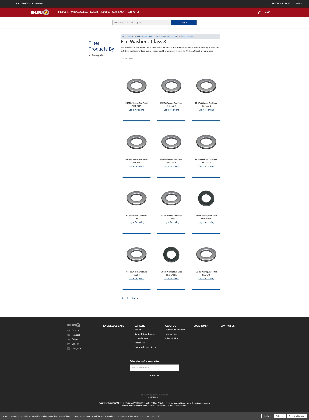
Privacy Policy (171, 339)
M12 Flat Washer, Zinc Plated (171, 103)
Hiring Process (141, 339)
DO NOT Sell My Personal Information (154, 395)
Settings (267, 416)
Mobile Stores (141, 343)
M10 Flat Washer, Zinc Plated (136, 103)
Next (133, 298)
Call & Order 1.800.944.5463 (30, 4)
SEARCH (184, 23)
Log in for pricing (136, 110)
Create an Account (281, 4)
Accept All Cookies (297, 416)
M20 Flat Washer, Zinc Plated (206, 159)
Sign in (299, 4)
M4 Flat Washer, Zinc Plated (171, 216)
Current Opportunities (145, 334)
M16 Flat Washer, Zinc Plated (136, 159)
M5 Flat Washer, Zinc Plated (136, 272)
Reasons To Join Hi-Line (145, 347)
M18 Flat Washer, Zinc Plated (171, 159)
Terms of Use (171, 334)
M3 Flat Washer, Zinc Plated (136, 216)
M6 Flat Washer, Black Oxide (171, 272)
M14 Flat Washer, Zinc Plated (206, 103)
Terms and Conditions (175, 330)
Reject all (280, 416)
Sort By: (125, 58)
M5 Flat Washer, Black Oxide (206, 216)
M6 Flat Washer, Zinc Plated (206, 272)
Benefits (138, 330)
